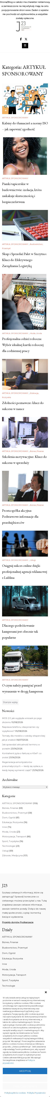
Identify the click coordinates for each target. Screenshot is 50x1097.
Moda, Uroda (36, 333)
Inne (4, 827)
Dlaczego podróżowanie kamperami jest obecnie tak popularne (20, 631)
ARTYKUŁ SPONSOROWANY (15, 117)
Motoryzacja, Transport (14, 836)
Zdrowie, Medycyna (12, 855)
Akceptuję (25, 1071)
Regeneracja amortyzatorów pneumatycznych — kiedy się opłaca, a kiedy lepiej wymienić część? (22, 766)
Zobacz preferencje (25, 1086)
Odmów (25, 1078)
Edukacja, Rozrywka (12, 822)
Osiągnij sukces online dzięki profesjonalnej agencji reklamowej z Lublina (24, 571)
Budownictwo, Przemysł (15, 812)
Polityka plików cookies (15, 1093)
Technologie (8, 846)
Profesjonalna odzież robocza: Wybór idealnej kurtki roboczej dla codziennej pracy (23, 344)
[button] (45, 992)
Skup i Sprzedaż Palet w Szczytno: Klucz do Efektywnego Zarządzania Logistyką (24, 260)
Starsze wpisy (10, 702)
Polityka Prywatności (36, 1093)
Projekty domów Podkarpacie (17, 922)
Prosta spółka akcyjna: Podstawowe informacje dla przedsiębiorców (20, 516)
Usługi (33, 560)
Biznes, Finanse (37, 451)
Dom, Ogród (8, 817)
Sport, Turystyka (10, 841)
